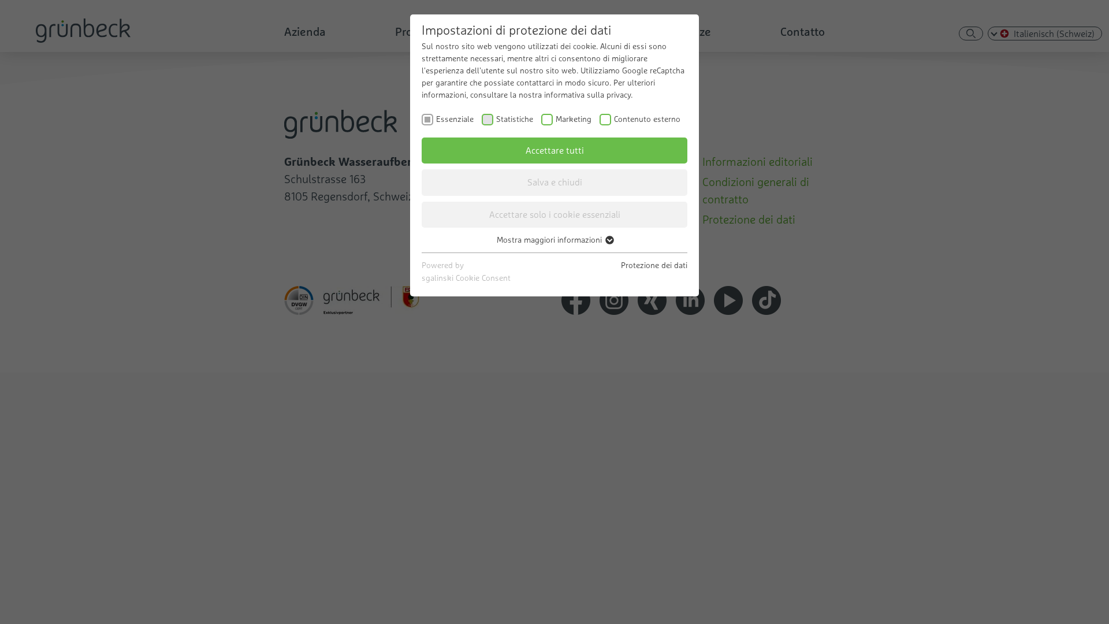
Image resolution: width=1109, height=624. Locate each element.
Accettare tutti (555, 150)
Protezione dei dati (654, 265)
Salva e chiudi (554, 182)
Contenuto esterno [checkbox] (647, 119)
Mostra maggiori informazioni (550, 239)
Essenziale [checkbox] (455, 119)
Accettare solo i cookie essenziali (554, 214)
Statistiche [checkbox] (514, 119)
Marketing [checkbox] (573, 119)
